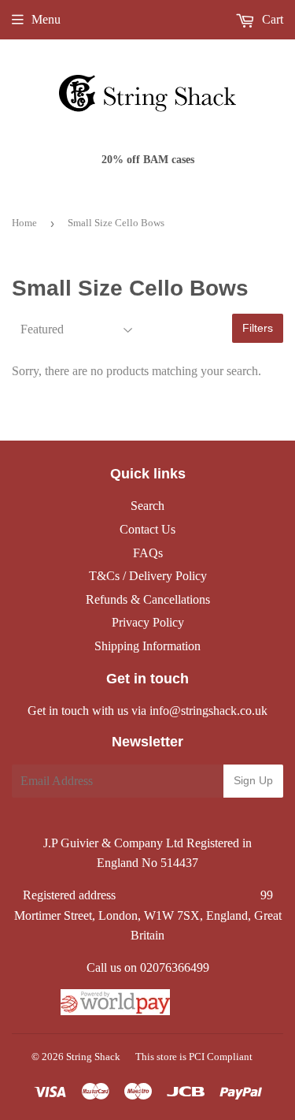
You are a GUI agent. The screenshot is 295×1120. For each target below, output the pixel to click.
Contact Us (147, 529)
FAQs (148, 553)
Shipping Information (147, 646)
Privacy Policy (148, 622)
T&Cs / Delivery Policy (148, 575)
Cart (271, 19)
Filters (257, 328)
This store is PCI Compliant (194, 1056)
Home (24, 223)
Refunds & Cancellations (148, 599)
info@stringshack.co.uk (208, 710)
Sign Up (253, 780)
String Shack (93, 1056)
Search (147, 505)
